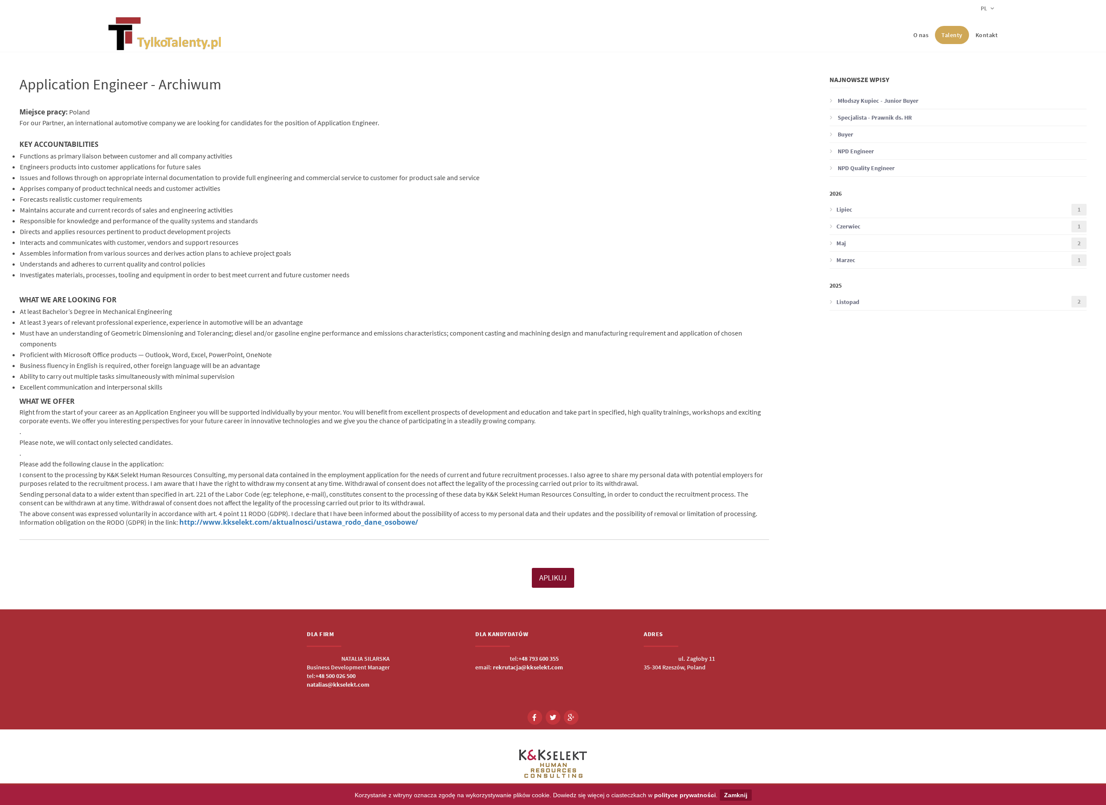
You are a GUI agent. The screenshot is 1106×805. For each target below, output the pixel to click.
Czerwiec (958, 226)
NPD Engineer (855, 151)
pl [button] (984, 8)
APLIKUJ (553, 578)
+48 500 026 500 (335, 676)
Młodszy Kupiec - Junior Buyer (877, 101)
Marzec (958, 260)
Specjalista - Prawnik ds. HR (874, 117)
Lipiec (958, 210)
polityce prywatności (685, 795)
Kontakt (987, 35)
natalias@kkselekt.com (338, 684)
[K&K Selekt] (164, 43)
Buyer (844, 134)
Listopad (958, 302)
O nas (921, 35)
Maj (958, 243)
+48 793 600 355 (538, 658)
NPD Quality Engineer (865, 168)
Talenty (952, 35)
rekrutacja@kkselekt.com (528, 667)
